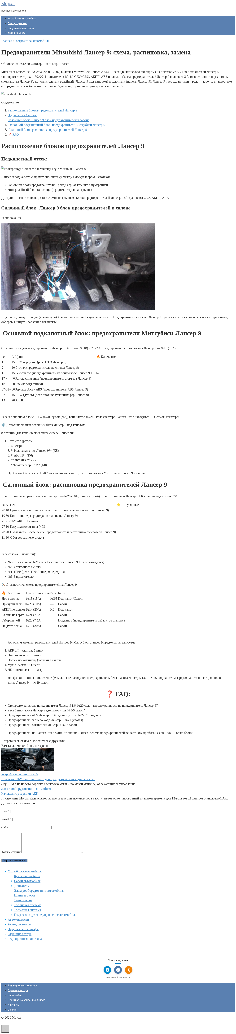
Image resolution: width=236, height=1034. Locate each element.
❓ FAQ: (14, 134)
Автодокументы (17, 23)
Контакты (13, 1004)
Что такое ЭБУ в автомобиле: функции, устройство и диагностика (48, 779)
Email (6, 819)
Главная (6, 41)
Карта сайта (15, 995)
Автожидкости (16, 33)
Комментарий (11, 852)
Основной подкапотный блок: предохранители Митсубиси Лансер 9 (56, 125)
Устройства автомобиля (22, 18)
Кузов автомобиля (27, 876)
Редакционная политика (25, 939)
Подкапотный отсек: (22, 115)
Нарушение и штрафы (21, 28)
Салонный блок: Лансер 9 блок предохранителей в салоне (48, 120)
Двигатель (21, 886)
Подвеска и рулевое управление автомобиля (45, 914)
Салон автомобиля (27, 881)
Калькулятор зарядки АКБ (19, 793)
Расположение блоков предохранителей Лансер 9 (42, 110)
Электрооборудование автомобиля (39, 890)
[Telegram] (107, 970)
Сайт (4, 827)
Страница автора (19, 934)
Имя (5, 811)
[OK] (128, 970)
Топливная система (27, 905)
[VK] (118, 970)
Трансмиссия (23, 900)
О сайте (12, 1009)
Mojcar (8, 3)
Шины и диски (24, 895)
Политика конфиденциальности (27, 1000)
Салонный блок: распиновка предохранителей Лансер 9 (47, 129)
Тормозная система (27, 910)
